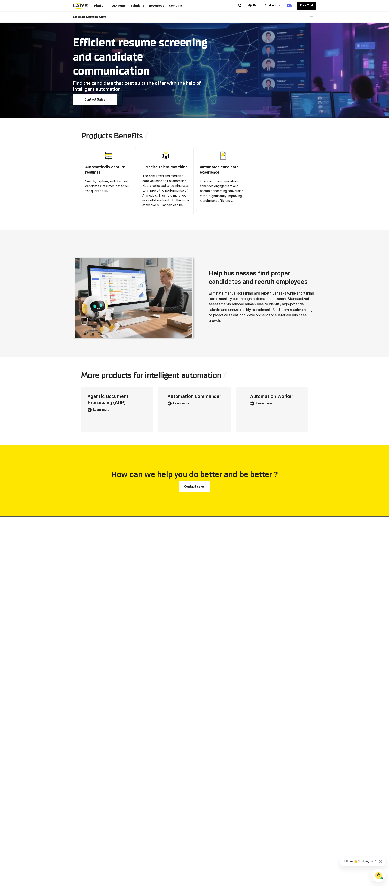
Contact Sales (94, 99)
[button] (100, 5)
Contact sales (194, 486)
